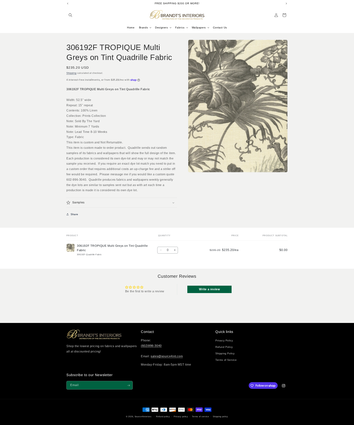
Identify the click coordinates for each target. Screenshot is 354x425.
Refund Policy (224, 346)
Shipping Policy (225, 353)
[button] (70, 15)
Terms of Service (226, 359)
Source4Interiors (143, 416)
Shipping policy (220, 416)
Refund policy (163, 416)
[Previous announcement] (68, 3)
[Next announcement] (286, 3)
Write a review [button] (209, 289)
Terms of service (200, 416)
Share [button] (74, 214)
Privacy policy (181, 416)
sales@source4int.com (167, 356)
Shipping (71, 73)
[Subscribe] (128, 385)
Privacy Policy (224, 340)
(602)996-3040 (151, 345)
